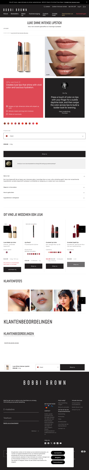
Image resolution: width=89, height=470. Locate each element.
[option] (5, 123)
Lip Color (5, 28)
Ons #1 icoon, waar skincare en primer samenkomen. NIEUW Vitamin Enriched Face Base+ (36, 2)
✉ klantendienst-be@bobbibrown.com (50, 432)
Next (82, 229)
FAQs (59, 419)
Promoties (61, 416)
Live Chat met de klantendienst (63, 425)
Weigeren (58, 457)
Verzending (61, 414)
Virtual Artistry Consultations (76, 403)
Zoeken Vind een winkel (59, 6)
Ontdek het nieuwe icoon (72, 2)
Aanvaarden (58, 453)
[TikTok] (57, 443)
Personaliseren (58, 462)
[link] (84, 6)
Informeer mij (12, 269)
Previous (6, 229)
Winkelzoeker (62, 421)
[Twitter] (51, 443)
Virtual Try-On (76, 409)
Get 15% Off (72, 6)
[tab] (19, 333)
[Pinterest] (54, 443)
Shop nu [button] (44, 154)
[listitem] (12, 247)
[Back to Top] (4, 465)
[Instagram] (45, 443)
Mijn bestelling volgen (62, 403)
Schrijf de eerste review (20, 33)
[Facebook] (48, 443)
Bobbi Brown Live (77, 407)
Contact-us (61, 428)
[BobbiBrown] (15, 10)
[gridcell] (7, 252)
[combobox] (48, 367)
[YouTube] (60, 443)
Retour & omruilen (63, 407)
